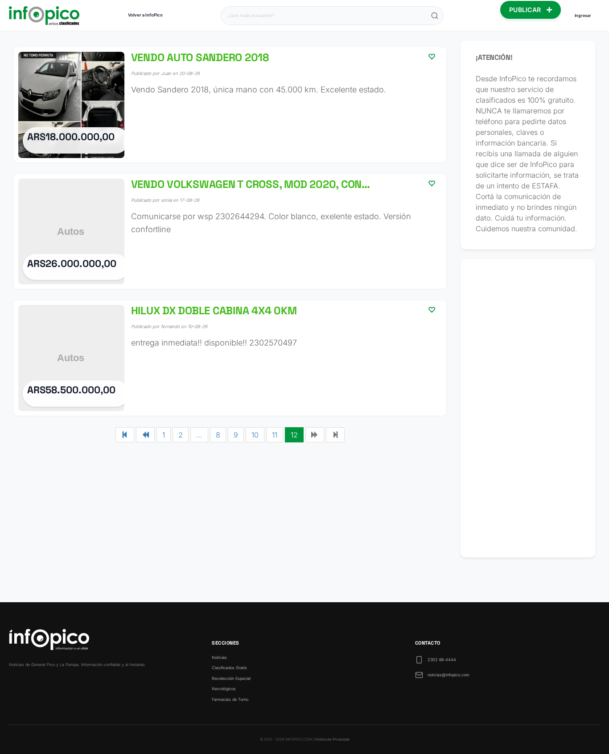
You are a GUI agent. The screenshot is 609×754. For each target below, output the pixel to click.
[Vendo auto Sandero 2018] (230, 104)
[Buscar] (434, 15)
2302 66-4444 (442, 659)
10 (255, 434)
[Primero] (124, 434)
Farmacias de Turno (230, 699)
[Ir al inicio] (44, 15)
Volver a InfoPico (145, 14)
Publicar (526, 9)
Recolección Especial (231, 678)
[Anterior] (145, 434)
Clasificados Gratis (229, 667)
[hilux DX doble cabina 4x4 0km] (230, 358)
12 (294, 434)
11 (274, 434)
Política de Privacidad (332, 739)
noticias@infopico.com (448, 674)
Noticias (219, 657)
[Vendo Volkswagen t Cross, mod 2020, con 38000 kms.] (230, 231)
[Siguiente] (314, 434)
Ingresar (583, 15)
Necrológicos (224, 688)
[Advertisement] (528, 408)
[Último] (335, 434)
